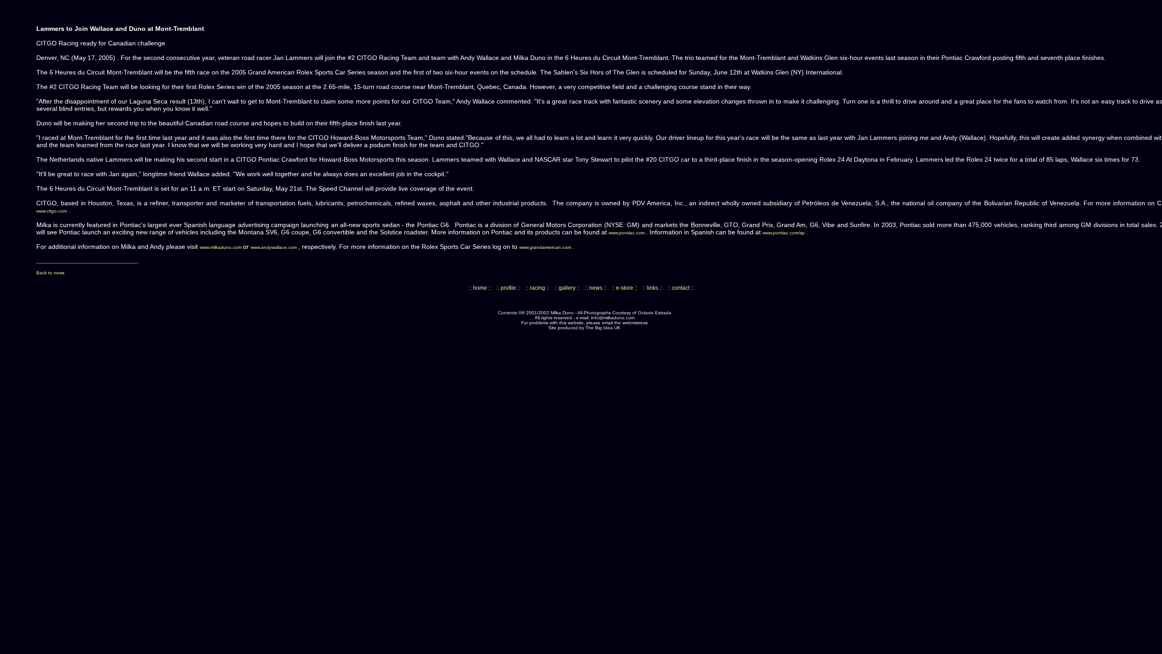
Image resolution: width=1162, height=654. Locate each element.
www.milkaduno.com (221, 247)
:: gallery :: (567, 288)
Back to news (50, 272)
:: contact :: (681, 288)
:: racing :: (537, 288)
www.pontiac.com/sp (784, 232)
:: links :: (652, 288)
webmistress (635, 322)
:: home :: (480, 288)
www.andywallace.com (274, 247)
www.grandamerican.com (545, 247)
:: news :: (595, 288)
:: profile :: (508, 288)
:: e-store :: (624, 288)
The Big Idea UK (603, 327)
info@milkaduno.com (613, 317)
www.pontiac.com (627, 232)
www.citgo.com (52, 210)
